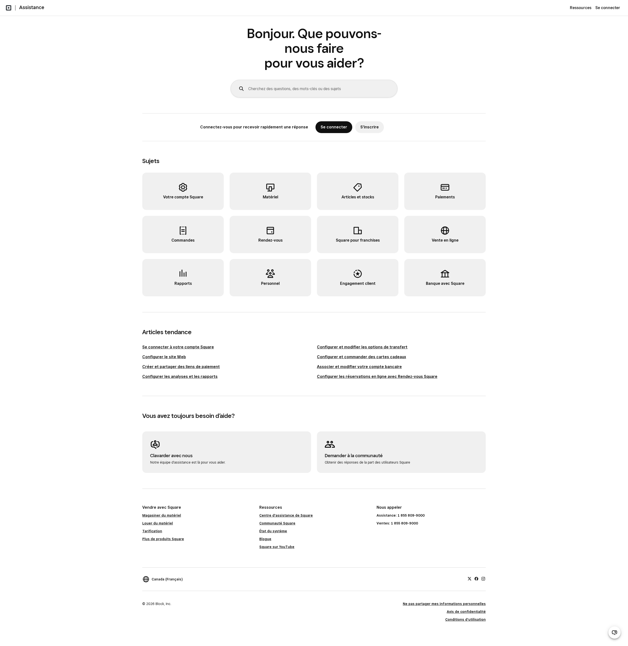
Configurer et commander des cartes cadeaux (361, 357)
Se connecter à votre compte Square (178, 347)
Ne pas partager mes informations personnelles (444, 604)
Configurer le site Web (164, 357)
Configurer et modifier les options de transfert (362, 347)
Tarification (152, 531)
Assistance (31, 7)
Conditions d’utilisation (465, 619)
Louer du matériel (157, 523)
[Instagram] (483, 578)
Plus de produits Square (163, 539)
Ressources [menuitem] (580, 7)
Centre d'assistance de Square (286, 515)
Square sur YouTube (276, 547)
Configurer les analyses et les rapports (180, 376)
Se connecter (607, 7)
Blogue (265, 539)
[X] (469, 578)
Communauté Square (277, 523)
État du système (273, 531)
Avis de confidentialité (466, 612)
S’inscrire (369, 127)
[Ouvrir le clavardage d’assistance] (614, 632)
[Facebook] (476, 578)
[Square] (8, 8)
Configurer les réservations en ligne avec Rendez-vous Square (377, 376)
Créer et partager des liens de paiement (181, 366)
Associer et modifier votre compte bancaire (359, 366)
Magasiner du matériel (161, 515)
